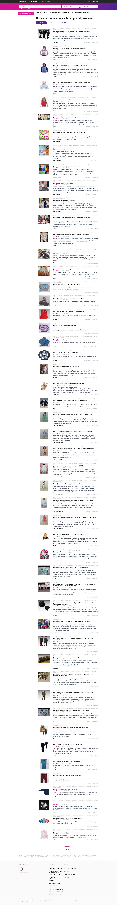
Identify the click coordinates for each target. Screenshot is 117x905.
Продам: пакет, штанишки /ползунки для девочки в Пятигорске (70, 269)
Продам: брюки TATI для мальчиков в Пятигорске (66, 761)
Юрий (54, 59)
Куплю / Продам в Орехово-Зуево (59, 336)
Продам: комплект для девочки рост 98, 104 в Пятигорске (68, 311)
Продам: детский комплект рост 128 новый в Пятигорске (68, 298)
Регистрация (95, 1)
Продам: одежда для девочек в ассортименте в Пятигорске (69, 48)
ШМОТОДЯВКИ (57, 141)
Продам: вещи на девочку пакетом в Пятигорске (66, 166)
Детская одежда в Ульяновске (83, 411)
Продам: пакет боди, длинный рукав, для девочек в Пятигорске (70, 117)
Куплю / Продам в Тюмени (57, 363)
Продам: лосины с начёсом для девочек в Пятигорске (67, 744)
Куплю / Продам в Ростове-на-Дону (59, 380)
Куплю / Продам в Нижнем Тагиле (59, 129)
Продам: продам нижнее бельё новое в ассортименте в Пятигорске (71, 100)
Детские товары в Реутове (68, 295)
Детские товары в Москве (68, 549)
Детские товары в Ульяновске (70, 411)
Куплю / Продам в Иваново (58, 180)
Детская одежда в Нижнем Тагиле (86, 129)
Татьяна (55, 377)
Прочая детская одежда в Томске (91, 164)
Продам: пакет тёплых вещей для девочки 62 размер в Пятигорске (71, 217)
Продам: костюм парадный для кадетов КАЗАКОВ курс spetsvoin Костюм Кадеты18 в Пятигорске (73, 639)
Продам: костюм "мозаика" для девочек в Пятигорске (67, 818)
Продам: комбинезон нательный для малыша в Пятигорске (69, 383)
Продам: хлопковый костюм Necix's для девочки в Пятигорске (70, 400)
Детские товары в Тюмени (69, 363)
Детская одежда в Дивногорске (85, 350)
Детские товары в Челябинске (70, 28)
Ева (53, 738)
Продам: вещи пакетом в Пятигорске (63, 183)
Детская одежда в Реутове (79, 295)
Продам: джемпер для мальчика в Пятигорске (65, 352)
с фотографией (63, 22)
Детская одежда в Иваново (80, 180)
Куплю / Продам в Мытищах (58, 309)
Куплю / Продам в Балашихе (58, 322)
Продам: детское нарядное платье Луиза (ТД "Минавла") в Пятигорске (72, 414)
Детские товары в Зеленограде (71, 281)
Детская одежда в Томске (79, 164)
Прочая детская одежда (83, 12)
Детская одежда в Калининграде (85, 197)
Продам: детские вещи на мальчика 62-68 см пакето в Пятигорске (71, 710)
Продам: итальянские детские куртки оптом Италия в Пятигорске (71, 567)
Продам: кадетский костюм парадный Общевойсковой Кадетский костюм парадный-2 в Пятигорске (73, 674)
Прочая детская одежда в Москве (91, 549)
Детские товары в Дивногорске (71, 350)
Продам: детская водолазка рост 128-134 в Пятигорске (68, 339)
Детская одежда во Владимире (84, 145)
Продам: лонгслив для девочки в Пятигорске (65, 325)
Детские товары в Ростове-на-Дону (73, 380)
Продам (53, 22)
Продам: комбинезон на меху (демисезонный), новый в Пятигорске (71, 252)
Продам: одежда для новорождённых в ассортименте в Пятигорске (71, 82)
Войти (89, 1)
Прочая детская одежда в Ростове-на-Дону (61, 381)
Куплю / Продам (42, 12)
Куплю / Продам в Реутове (57, 295)
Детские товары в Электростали (71, 759)
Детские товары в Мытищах (69, 309)
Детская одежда (67, 12)
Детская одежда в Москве (79, 549)
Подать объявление (45, 1)
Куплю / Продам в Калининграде (59, 197)
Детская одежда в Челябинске (83, 28)
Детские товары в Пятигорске (70, 531)
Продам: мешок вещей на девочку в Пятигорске (66, 148)
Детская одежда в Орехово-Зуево (86, 336)
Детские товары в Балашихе (69, 322)
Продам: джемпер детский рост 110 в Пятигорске (66, 284)
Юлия (54, 126)
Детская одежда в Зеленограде (84, 281)
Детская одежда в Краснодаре (83, 45)
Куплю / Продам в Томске (57, 164)
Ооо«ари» (55, 42)
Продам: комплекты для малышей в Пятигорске (66, 366)
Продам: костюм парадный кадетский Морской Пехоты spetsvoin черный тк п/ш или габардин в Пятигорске (75, 603)
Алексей (55, 562)
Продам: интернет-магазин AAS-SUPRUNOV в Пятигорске (68, 534)
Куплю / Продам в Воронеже (58, 114)
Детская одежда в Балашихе (81, 322)
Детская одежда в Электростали (85, 759)
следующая (67, 846)
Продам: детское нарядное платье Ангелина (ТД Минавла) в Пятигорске (73, 483)
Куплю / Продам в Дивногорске (58, 350)
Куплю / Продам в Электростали (58, 759)
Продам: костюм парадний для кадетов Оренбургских (68, 657)
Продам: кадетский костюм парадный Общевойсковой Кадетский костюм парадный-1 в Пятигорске (73, 693)
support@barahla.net (56, 891)
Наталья (55, 292)
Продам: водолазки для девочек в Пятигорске (65, 832)
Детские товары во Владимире (71, 145)
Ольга (54, 578)
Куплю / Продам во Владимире (58, 145)
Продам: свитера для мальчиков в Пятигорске (65, 789)
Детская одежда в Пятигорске (82, 531)
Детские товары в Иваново (69, 180)
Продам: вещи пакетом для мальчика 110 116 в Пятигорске (69, 132)
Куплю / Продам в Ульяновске (58, 411)
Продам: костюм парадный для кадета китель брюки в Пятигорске (71, 31)
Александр (56, 394)
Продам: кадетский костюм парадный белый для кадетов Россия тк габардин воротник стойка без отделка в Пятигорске (74, 585)
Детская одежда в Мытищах (81, 309)
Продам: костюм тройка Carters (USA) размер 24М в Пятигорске (70, 727)
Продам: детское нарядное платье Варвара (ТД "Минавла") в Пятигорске (73, 500)
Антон (54, 545)
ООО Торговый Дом (58, 425)
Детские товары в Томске (68, 164)
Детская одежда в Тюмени (80, 363)
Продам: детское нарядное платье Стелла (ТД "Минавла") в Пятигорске (72, 431)
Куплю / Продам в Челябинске (58, 28)
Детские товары (54, 12)
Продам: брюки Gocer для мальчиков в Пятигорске (67, 775)
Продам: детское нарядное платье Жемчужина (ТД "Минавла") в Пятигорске (74, 466)
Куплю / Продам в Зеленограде (58, 281)
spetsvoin (55, 596)
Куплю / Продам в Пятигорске (58, 531)
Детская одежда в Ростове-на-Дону (88, 380)
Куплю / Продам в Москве (57, 549)
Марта (54, 721)
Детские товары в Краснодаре (70, 45)
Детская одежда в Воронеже (81, 114)
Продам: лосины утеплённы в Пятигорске (64, 802)
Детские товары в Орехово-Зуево (72, 336)
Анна (54, 408)
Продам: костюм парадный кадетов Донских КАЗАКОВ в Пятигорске (71, 621)
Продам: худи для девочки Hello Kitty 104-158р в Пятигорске (69, 551)
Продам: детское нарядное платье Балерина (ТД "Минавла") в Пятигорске (73, 448)
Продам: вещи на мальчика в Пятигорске (64, 200)
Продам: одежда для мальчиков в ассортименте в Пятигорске (70, 65)
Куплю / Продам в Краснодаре (58, 45)
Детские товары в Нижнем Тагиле (72, 129)
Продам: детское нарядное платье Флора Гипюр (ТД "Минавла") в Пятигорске (74, 517)
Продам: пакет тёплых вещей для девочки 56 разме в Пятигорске (71, 234)
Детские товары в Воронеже (70, 114)
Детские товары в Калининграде (72, 197)
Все (41, 22)
